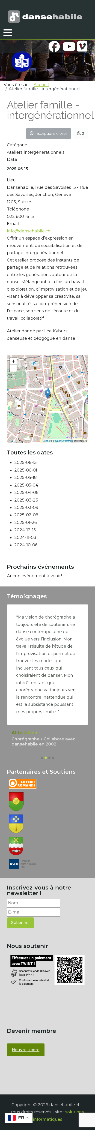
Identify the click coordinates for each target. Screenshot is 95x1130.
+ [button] (13, 361)
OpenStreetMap (64, 440)
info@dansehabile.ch (28, 231)
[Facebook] (54, 46)
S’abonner (20, 922)
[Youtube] (68, 46)
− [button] (13, 368)
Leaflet (46, 440)
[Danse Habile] (45, 16)
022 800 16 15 (20, 216)
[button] (7, 32)
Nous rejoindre (25, 1050)
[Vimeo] (82, 46)
